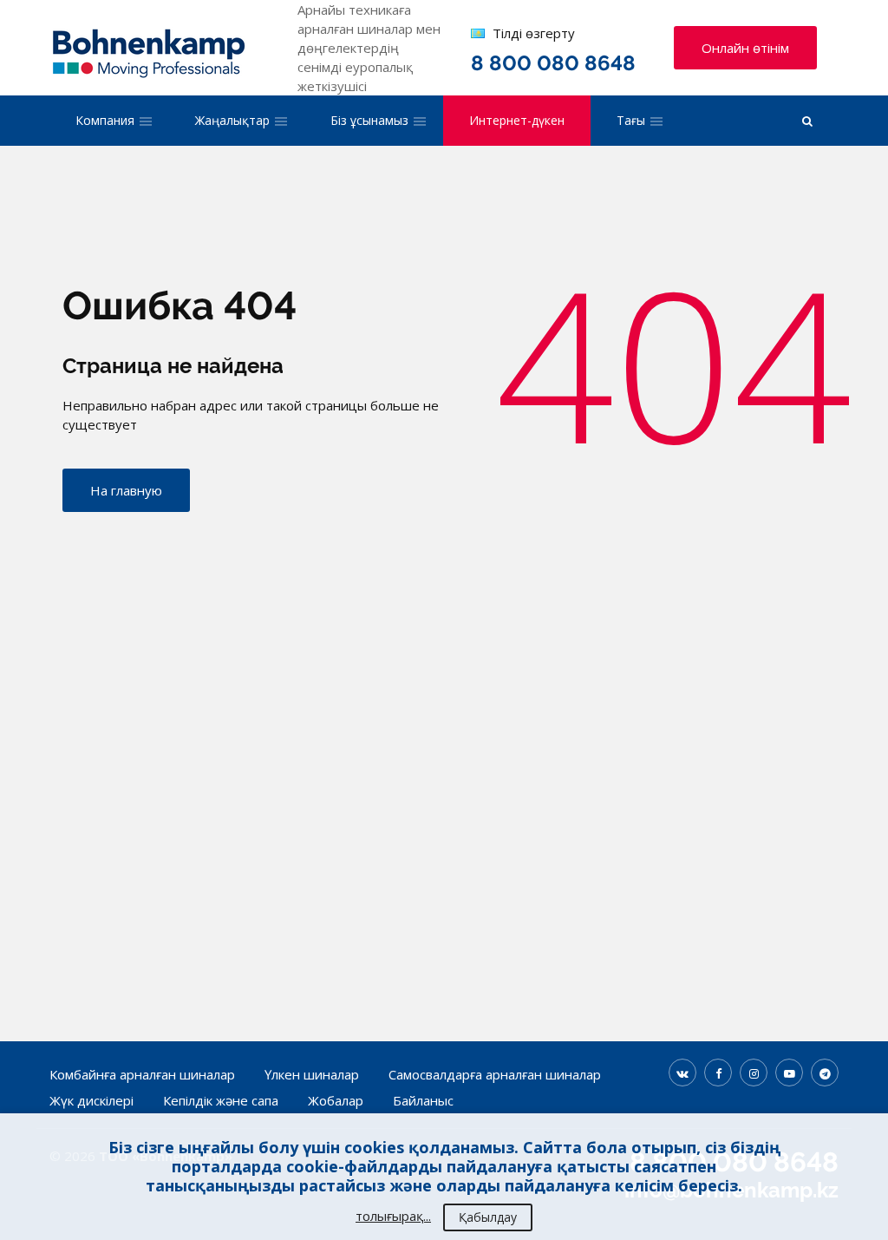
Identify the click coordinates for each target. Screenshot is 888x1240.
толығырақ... (393, 1215)
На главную (126, 490)
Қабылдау (488, 1217)
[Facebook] (718, 1072)
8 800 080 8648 (553, 62)
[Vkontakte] (682, 1072)
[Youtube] (789, 1072)
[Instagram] (753, 1072)
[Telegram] (825, 1072)
